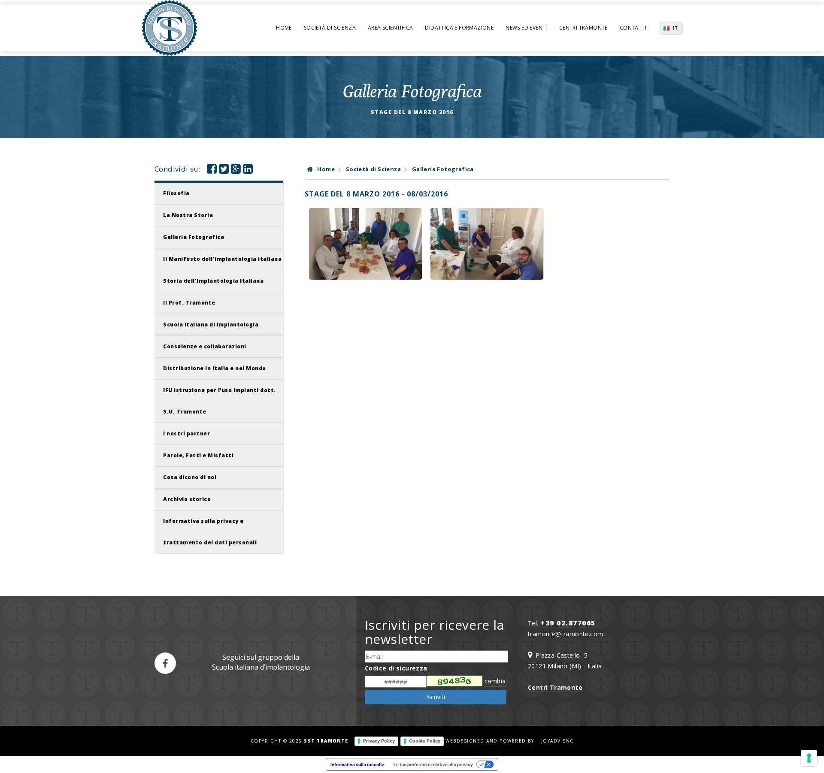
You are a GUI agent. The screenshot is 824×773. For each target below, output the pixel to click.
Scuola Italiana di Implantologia (210, 324)
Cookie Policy (424, 741)
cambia (495, 681)
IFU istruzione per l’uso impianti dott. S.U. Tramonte (219, 400)
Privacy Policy (379, 741)
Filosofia (176, 193)
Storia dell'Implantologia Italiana (213, 280)
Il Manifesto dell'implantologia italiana (222, 259)
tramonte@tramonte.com (565, 634)
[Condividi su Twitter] (224, 170)
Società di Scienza (330, 27)
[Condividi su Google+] (236, 170)
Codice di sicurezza (396, 668)
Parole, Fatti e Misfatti (198, 455)
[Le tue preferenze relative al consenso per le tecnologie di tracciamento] (809, 758)
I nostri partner (186, 433)
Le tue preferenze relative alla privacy (433, 764)
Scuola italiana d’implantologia (261, 667)
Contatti (633, 27)
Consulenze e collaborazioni (204, 346)
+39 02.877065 (568, 623)
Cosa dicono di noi (189, 477)
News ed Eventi (526, 27)
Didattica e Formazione (459, 27)
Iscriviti (435, 697)
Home (284, 27)
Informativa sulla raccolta (357, 764)
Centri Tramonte (583, 27)
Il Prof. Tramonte (189, 302)
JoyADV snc (557, 741)
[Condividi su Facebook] (212, 170)
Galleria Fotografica (193, 237)
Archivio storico (187, 499)
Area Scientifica (390, 27)
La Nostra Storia (188, 215)
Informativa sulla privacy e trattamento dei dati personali (210, 531)
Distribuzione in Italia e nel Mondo (214, 368)
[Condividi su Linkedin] (248, 170)
